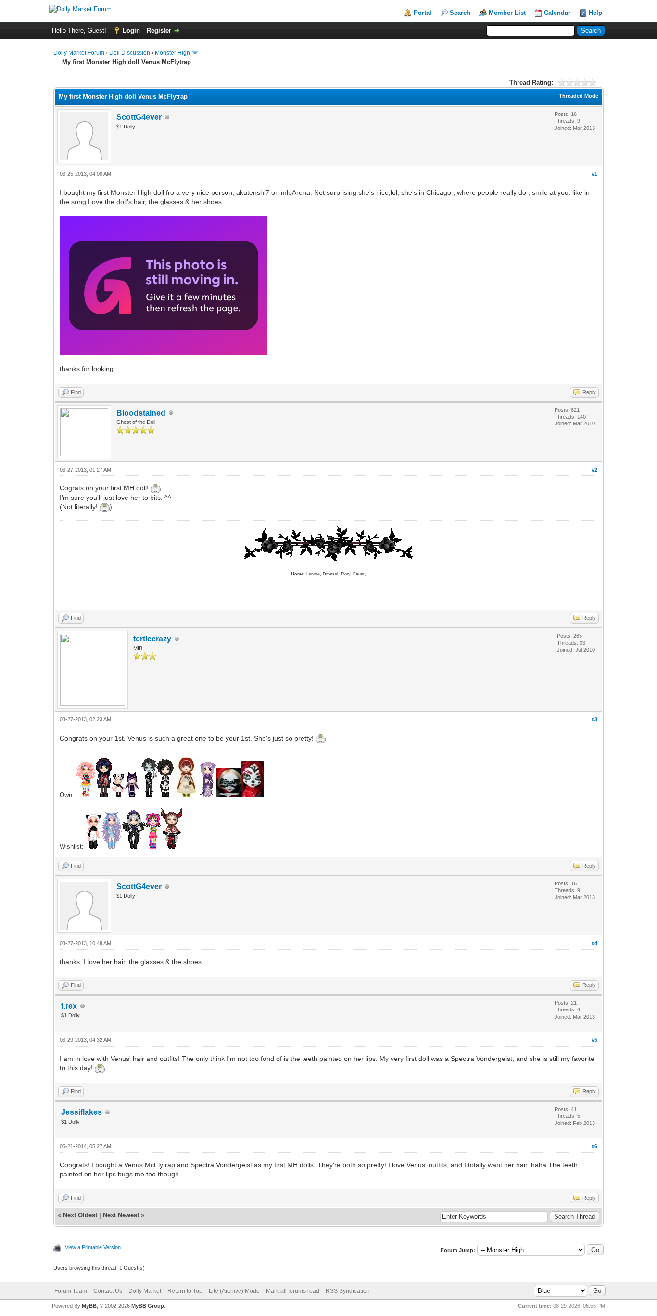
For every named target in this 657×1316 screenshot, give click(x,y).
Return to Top (184, 1291)
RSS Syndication (348, 1291)
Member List (507, 12)
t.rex (69, 1006)
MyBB (89, 1306)
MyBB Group (147, 1306)
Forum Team (70, 1291)
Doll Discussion (129, 53)
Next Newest (121, 1215)
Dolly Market (144, 1291)
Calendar (557, 12)
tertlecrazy (152, 639)
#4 (594, 943)
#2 (594, 470)
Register (159, 30)
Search (460, 12)
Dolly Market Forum (78, 53)
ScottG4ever (139, 117)
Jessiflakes (81, 1112)
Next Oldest (80, 1215)
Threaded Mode (578, 96)
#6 (594, 1146)
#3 (594, 719)
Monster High (172, 53)
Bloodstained (140, 413)
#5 (594, 1040)
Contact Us (107, 1291)
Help (595, 12)
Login (131, 30)
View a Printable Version (93, 1247)
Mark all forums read (292, 1291)
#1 (594, 174)
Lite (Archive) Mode (234, 1291)
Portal (422, 12)
